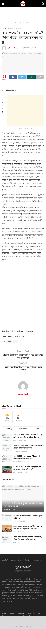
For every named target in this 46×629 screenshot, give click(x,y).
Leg (15, 341)
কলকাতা (12, 613)
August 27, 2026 (20, 531)
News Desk (13, 48)
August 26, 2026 (20, 542)
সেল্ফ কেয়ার (18, 28)
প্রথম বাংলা (21, 613)
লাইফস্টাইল (10, 28)
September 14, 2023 (29, 48)
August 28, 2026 (10, 509)
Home (4, 28)
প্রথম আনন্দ (31, 613)
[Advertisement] (23, 13)
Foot (9, 341)
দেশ (39, 613)
